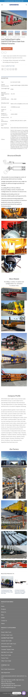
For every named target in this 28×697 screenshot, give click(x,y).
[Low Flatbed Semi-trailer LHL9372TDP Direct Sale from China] (7, 582)
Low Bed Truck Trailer (19, 37)
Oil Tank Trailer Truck (6, 635)
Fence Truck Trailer (6, 655)
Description (4, 78)
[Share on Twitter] (8, 69)
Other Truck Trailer (6, 661)
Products (8, 37)
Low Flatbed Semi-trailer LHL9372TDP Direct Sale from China (7, 592)
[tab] (14, 78)
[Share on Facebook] (5, 69)
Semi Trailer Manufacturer (8, 669)
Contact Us (4, 620)
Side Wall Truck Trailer (7, 652)
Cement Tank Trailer (6, 640)
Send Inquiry (7, 48)
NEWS (3, 617)
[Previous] (3, 20)
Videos (3, 623)
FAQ (2, 615)
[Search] (26, 4)
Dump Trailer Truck (6, 632)
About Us (3, 612)
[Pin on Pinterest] (13, 69)
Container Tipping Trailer (7, 649)
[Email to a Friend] (10, 69)
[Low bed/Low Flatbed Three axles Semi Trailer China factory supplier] (21, 582)
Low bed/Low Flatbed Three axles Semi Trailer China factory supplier (20, 592)
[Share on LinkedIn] (16, 69)
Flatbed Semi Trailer (6, 646)
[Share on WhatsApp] (2, 69)
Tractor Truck (4, 658)
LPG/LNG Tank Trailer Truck (8, 643)
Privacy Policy (14, 695)
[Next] (24, 20)
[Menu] (2, 5)
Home (2, 37)
